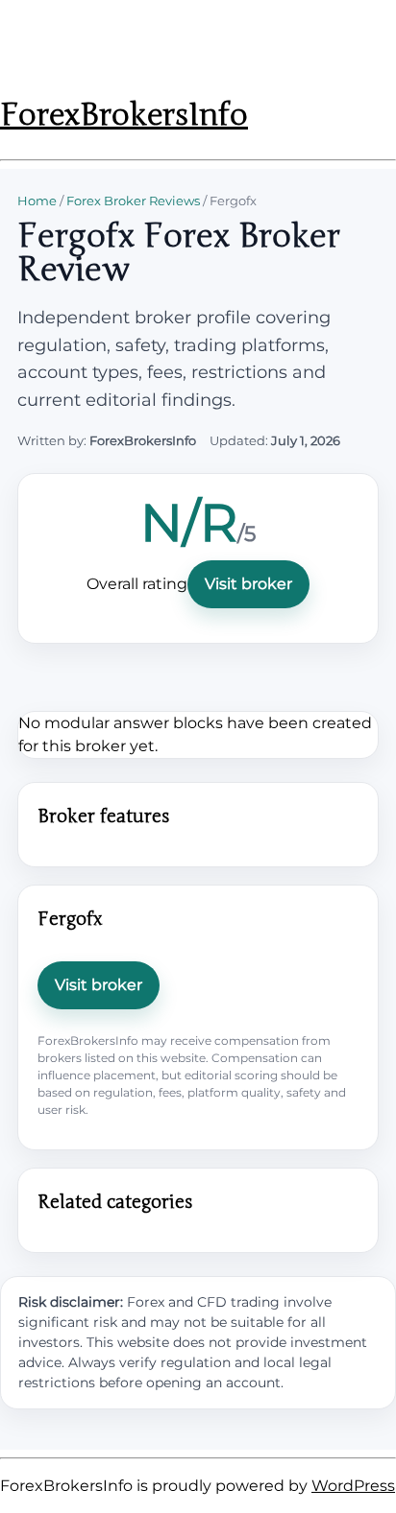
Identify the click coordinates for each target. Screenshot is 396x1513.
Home (37, 200)
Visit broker (248, 584)
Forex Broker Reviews (133, 200)
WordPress (353, 1486)
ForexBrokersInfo (124, 114)
